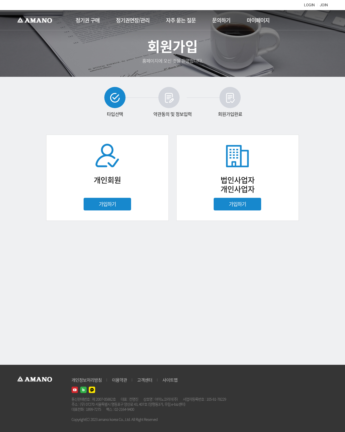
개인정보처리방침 (86, 380)
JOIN (324, 5)
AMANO (37, 20)
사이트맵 (170, 380)
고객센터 (144, 380)
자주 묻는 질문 (181, 20)
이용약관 (119, 380)
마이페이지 (258, 20)
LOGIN (309, 5)
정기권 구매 (88, 20)
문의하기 (221, 20)
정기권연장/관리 (133, 20)
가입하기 (107, 204)
